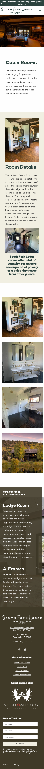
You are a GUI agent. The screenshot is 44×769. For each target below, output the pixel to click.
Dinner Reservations (22, 675)
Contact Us (22, 667)
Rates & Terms (22, 671)
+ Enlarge (36, 333)
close (1, 3)
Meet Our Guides (22, 663)
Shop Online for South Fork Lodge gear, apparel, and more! (22, 3)
